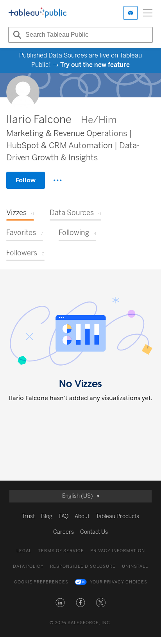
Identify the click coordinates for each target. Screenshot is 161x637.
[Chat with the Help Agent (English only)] (130, 13)
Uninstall (135, 566)
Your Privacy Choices (118, 582)
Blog (46, 516)
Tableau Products (117, 516)
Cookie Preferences (41, 582)
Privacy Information (117, 550)
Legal (24, 550)
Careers (63, 532)
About (82, 516)
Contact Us (94, 532)
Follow (26, 180)
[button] (60, 602)
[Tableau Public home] (37, 13)
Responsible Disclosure (83, 566)
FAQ (63, 516)
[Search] (16, 34)
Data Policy (28, 566)
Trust (28, 516)
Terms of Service (61, 550)
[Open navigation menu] (148, 13)
